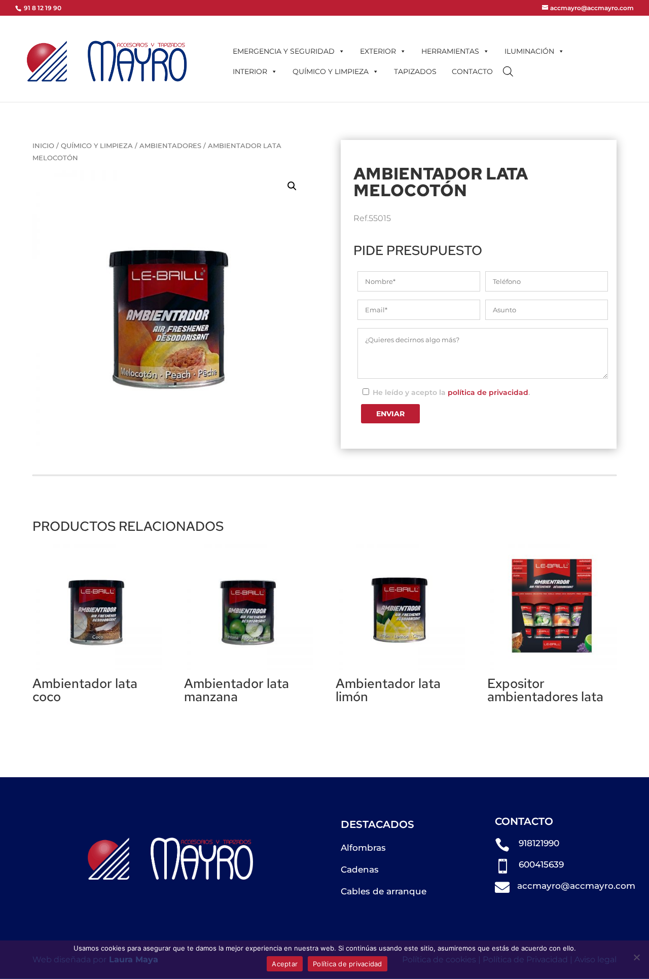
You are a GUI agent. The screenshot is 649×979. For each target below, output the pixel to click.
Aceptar (285, 964)
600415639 (541, 864)
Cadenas (360, 869)
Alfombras (363, 848)
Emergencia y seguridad (284, 51)
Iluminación (529, 51)
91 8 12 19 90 (41, 8)
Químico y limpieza (331, 71)
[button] (292, 186)
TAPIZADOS (415, 71)
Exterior (378, 51)
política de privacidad (488, 392)
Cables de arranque (383, 891)
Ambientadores (170, 146)
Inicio (43, 146)
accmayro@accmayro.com (576, 886)
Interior (250, 71)
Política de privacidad (347, 964)
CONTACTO (472, 71)
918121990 (539, 843)
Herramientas (450, 51)
